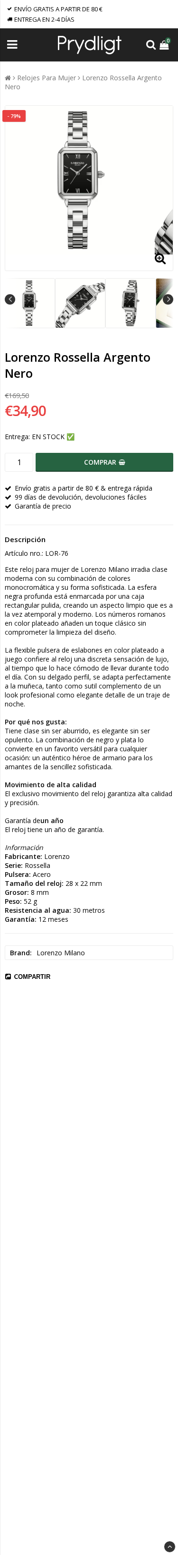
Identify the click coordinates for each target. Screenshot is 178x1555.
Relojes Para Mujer (46, 77)
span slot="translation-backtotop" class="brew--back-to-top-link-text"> (170, 1547)
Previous (10, 299)
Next (168, 299)
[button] (165, 44)
